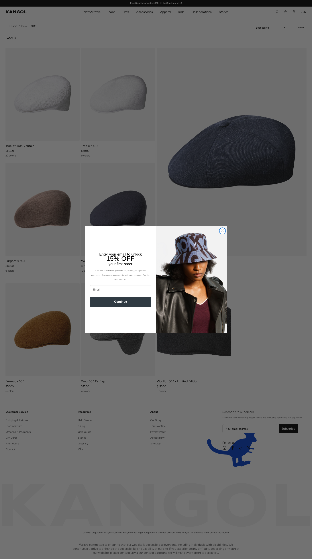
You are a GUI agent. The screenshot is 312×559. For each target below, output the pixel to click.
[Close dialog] (222, 231)
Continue (120, 301)
